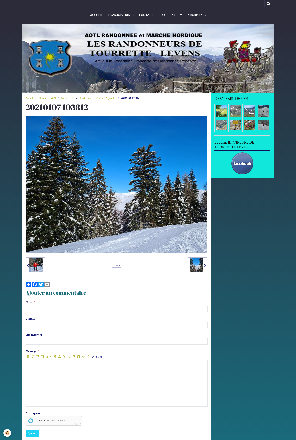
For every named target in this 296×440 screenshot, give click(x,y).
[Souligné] (37, 356)
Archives (195, 15)
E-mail (30, 319)
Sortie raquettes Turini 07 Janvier (97, 98)
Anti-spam (33, 413)
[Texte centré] (59, 356)
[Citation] (54, 356)
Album (176, 15)
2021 (53, 98)
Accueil (96, 15)
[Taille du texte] (42, 356)
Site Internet (34, 335)
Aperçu (98, 356)
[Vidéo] (78, 356)
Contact (146, 15)
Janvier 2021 (68, 98)
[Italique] (32, 356)
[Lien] (64, 356)
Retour (116, 265)
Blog (162, 15)
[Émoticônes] (88, 356)
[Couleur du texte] (48, 356)
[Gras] (28, 356)
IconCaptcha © (76, 424)
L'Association (119, 15)
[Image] (73, 356)
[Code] (83, 356)
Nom (29, 302)
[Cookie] (7, 433)
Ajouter (32, 433)
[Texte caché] (69, 356)
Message (31, 351)
